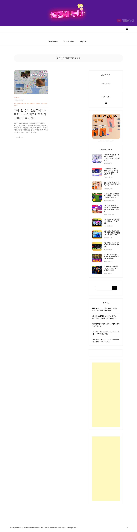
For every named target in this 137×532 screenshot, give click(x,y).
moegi (21, 103)
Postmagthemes (71, 528)
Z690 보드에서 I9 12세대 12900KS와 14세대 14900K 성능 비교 (112, 195)
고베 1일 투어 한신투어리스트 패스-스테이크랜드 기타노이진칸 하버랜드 (30, 114)
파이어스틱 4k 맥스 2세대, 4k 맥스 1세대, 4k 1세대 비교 (112, 184)
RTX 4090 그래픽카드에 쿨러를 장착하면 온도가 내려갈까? (111, 256)
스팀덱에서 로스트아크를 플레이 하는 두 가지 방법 (112, 244)
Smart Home (53, 41)
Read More (19, 137)
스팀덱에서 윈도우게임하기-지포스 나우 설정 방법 (112, 221)
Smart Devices (68, 41)
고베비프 (37, 103)
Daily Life (83, 41)
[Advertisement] (106, 395)
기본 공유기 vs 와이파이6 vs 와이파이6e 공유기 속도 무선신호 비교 (111, 208)
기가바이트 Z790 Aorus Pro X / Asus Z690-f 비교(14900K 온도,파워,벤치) (111, 171)
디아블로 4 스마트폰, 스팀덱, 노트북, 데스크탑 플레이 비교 (111, 268)
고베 (25, 103)
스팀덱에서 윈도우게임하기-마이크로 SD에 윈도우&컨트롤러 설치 (112, 233)
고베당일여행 (31, 103)
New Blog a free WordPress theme (50, 528)
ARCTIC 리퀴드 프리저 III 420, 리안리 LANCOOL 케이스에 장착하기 (112, 157)
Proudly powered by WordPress (20, 528)
